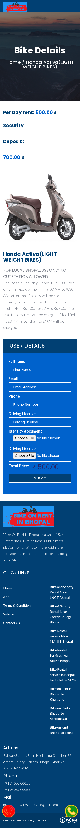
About (8, 597)
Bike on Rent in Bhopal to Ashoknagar (60, 713)
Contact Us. (11, 623)
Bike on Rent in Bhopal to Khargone (60, 694)
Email (13, 378)
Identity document (25, 431)
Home (13, 62)
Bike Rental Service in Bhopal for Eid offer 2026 (63, 674)
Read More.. (12, 560)
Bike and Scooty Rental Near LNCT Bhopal (61, 592)
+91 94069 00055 (16, 783)
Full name (17, 361)
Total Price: (19, 466)
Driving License (22, 413)
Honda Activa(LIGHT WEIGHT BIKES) (48, 64)
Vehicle (8, 614)
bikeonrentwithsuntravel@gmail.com (30, 805)
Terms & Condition (17, 605)
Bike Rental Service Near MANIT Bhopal (61, 636)
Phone (14, 396)
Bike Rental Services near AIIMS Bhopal (60, 655)
